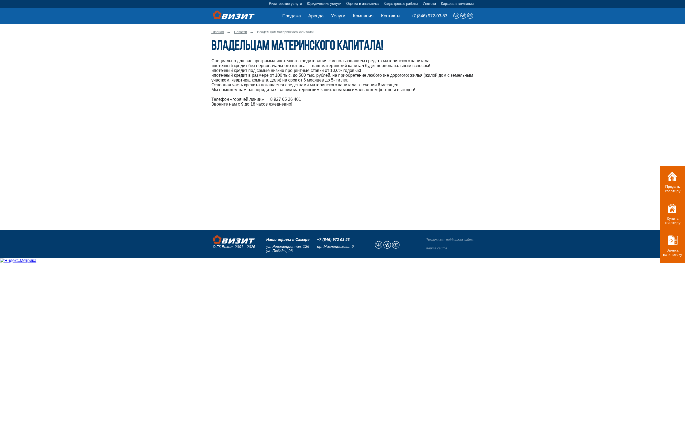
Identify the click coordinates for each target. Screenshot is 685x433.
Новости (240, 32)
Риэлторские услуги (285, 4)
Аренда (316, 15)
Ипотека (429, 4)
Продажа (291, 15)
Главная (217, 32)
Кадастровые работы (401, 4)
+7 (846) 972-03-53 (429, 16)
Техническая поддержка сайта (450, 240)
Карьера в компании (457, 4)
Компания (363, 15)
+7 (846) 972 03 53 (333, 239)
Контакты (390, 15)
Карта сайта (436, 248)
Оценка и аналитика (362, 4)
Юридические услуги (324, 4)
